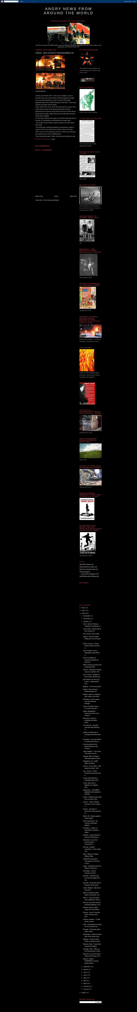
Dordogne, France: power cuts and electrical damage (91, 701)
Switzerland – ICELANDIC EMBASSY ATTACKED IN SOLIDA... (91, 792)
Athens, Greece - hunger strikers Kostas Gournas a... (91, 646)
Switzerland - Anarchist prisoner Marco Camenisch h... (90, 842)
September (87, 966)
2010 (83, 613)
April (85, 980)
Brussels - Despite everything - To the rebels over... (92, 849)
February (86, 986)
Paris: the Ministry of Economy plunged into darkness (91, 660)
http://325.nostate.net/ (86, 564)
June (85, 975)
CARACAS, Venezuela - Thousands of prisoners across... (91, 861)
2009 (83, 992)
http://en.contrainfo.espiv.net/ (89, 569)
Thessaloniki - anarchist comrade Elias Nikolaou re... (91, 727)
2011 (83, 610)
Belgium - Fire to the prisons (92, 686)
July (84, 972)
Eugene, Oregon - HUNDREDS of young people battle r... (90, 961)
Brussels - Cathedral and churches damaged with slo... (91, 878)
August (85, 969)
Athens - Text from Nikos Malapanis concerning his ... (92, 639)
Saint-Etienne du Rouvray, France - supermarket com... (91, 681)
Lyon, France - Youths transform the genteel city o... (92, 773)
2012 (83, 608)
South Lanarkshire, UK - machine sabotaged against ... (90, 823)
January (86, 989)
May (85, 978)
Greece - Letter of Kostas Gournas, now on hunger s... (91, 804)
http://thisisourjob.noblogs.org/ (89, 576)
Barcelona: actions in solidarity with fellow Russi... (90, 720)
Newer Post (39, 196)
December (86, 616)
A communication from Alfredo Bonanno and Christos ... (90, 746)
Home (56, 196)
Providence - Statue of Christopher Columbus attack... (91, 830)
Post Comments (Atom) (51, 200)
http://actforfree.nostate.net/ (88, 567)
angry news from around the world (68, 11)
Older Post (73, 196)
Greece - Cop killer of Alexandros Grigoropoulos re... (92, 811)
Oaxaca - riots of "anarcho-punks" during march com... (91, 914)
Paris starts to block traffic (91, 634)
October (86, 621)
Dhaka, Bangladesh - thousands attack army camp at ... (91, 713)
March (85, 983)
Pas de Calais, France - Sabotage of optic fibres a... (91, 653)
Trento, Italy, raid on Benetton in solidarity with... (90, 785)
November (86, 618)
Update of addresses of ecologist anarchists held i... (91, 734)
